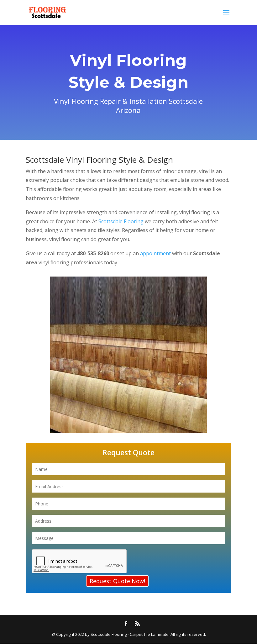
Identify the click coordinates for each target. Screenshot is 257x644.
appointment (156, 253)
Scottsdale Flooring (121, 221)
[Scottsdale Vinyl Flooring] (128, 431)
